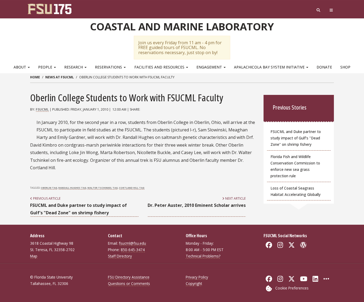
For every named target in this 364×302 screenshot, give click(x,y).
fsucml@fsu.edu (132, 243)
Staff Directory (120, 256)
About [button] (20, 67)
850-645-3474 (133, 249)
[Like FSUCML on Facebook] (269, 245)
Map (33, 256)
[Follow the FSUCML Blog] (303, 245)
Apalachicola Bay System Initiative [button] (270, 67)
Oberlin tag (49, 188)
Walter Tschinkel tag (102, 188)
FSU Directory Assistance (128, 277)
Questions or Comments (129, 283)
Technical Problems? (203, 256)
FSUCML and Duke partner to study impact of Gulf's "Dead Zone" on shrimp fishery (295, 138)
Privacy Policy (197, 277)
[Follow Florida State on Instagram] (280, 279)
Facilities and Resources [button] (159, 67)
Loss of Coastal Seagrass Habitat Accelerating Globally (295, 191)
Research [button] (74, 67)
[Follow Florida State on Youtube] (303, 279)
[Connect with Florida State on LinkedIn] (315, 279)
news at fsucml (59, 77)
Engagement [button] (209, 67)
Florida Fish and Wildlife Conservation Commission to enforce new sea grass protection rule (295, 166)
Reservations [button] (109, 67)
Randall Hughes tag (72, 188)
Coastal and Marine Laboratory (182, 26)
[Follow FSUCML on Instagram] (280, 245)
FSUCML (42, 109)
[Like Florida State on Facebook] (269, 279)
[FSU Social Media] (326, 279)
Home (35, 77)
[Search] (318, 10)
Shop (345, 67)
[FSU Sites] (331, 10)
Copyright (194, 283)
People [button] (45, 67)
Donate (324, 67)
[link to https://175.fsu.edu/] (50, 9)
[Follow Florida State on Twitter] (291, 279)
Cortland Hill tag (131, 188)
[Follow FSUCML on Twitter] (291, 245)
